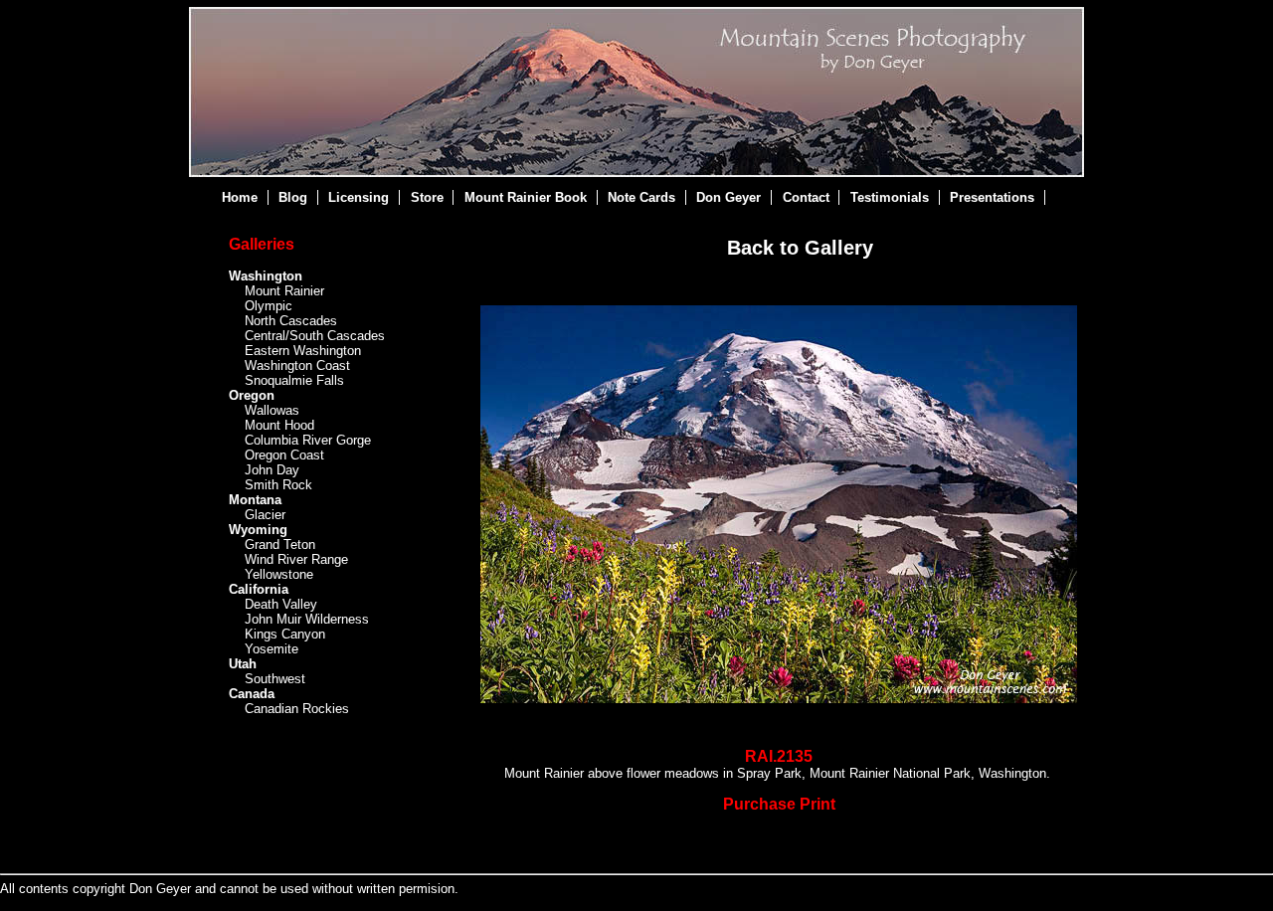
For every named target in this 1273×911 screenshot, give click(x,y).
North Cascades (291, 320)
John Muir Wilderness (307, 619)
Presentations (992, 197)
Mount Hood (279, 425)
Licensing (358, 197)
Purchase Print (779, 804)
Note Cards (641, 197)
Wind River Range (296, 559)
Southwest (275, 678)
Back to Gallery (800, 248)
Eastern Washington (303, 350)
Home (240, 197)
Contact (806, 197)
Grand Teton (280, 544)
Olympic (268, 305)
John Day (272, 469)
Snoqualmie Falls (294, 380)
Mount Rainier (284, 290)
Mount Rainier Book (525, 197)
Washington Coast (297, 365)
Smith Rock (278, 484)
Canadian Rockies (297, 708)
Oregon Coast (284, 455)
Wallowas (272, 410)
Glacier (265, 514)
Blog (292, 197)
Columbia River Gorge (308, 440)
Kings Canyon (285, 634)
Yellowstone (279, 574)
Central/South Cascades (315, 335)
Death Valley (281, 604)
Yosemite (271, 648)
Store (427, 197)
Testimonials (889, 197)
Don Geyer (728, 197)
